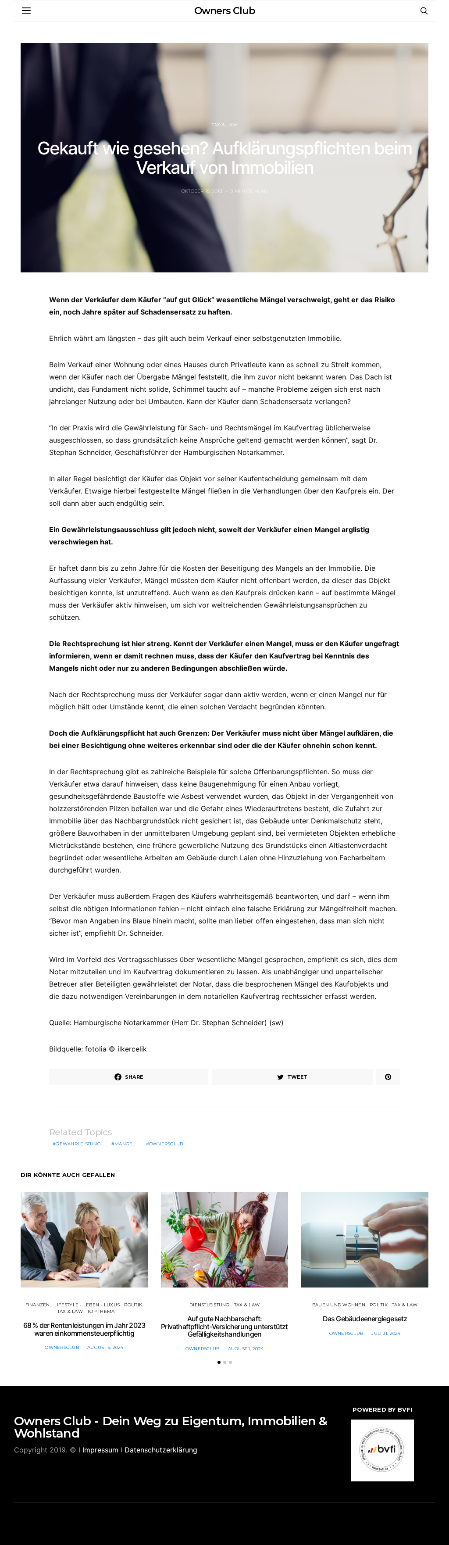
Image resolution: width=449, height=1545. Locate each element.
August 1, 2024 (246, 1349)
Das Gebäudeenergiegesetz (365, 1318)
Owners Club (224, 11)
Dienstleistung (209, 1305)
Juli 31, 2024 (385, 1333)
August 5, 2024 (105, 1347)
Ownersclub (166, 1144)
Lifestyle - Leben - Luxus (87, 1305)
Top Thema (100, 1311)
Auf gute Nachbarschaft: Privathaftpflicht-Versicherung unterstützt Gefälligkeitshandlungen (224, 1326)
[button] (219, 1362)
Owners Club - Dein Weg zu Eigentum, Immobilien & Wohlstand (171, 1427)
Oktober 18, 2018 (202, 191)
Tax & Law (224, 125)
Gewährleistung (78, 1144)
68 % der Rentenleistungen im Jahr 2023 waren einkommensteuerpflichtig (84, 1329)
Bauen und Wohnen (338, 1305)
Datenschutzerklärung (161, 1449)
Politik (133, 1305)
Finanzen (37, 1305)
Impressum (100, 1449)
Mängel (124, 1144)
